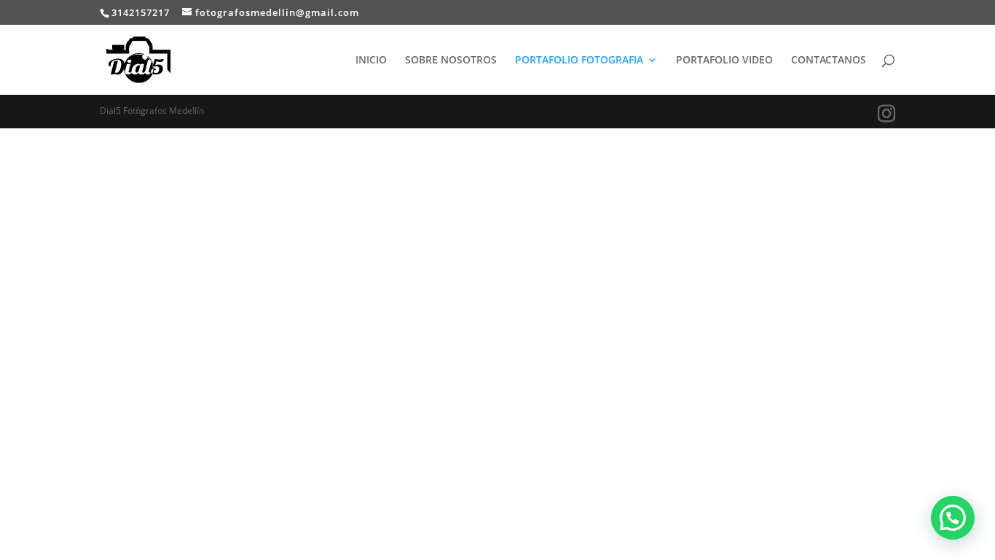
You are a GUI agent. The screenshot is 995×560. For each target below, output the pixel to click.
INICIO (371, 60)
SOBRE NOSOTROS (451, 60)
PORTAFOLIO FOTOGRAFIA (579, 60)
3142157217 (140, 12)
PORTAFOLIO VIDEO (724, 60)
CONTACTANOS (828, 60)
